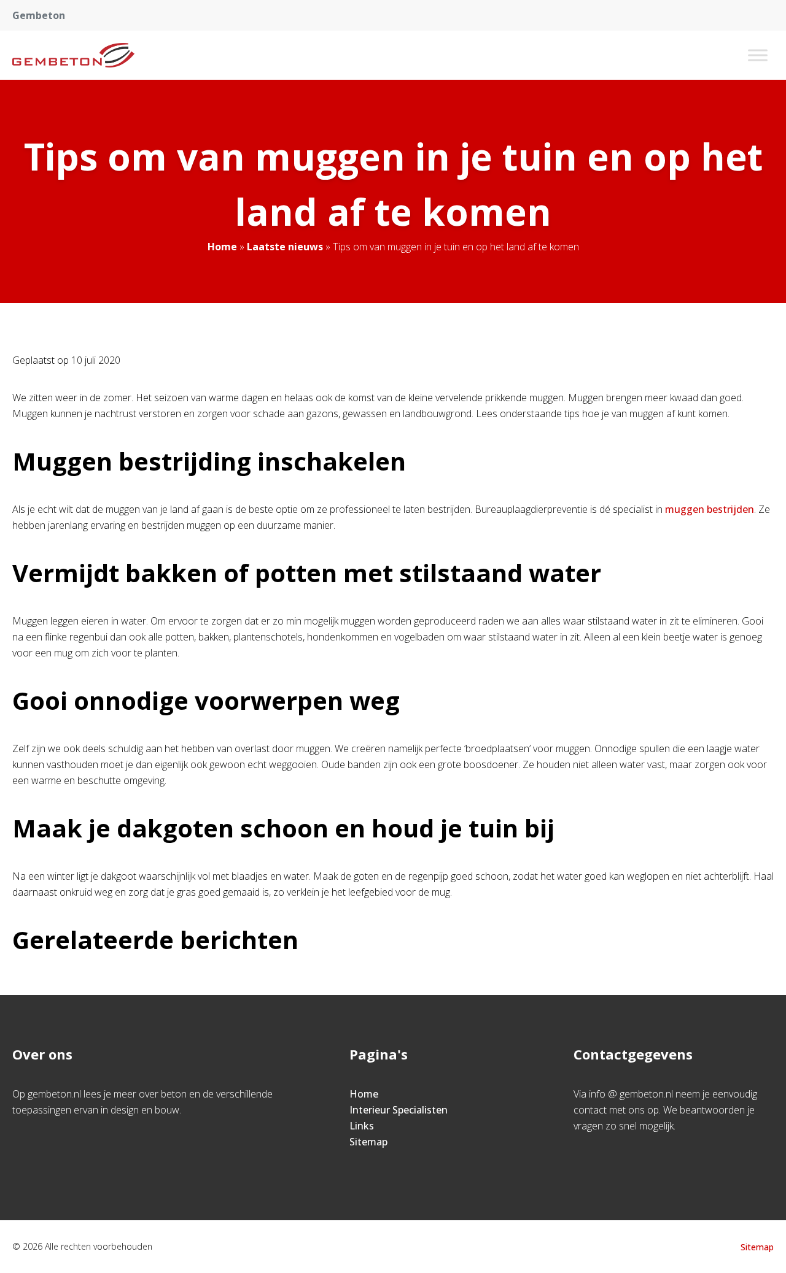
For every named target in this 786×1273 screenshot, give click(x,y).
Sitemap (368, 1141)
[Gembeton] (73, 55)
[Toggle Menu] (758, 55)
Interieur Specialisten (398, 1110)
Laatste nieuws (285, 246)
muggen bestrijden (709, 509)
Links (361, 1126)
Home (222, 246)
